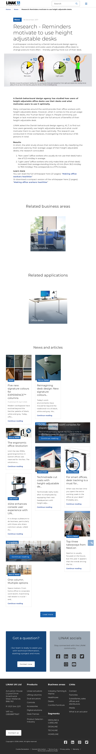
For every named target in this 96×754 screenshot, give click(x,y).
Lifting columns (34, 695)
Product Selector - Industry (35, 720)
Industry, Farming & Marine (57, 692)
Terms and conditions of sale (48, 751)
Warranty (76, 749)
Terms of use (53, 749)
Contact (73, 691)
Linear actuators (34, 691)
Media (72, 708)
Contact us (13, 733)
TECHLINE (53, 730)
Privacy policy (65, 749)
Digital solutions (34, 710)
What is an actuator (78, 712)
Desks (51, 701)
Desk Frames (33, 714)
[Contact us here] (91, 543)
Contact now (26, 664)
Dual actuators (34, 698)
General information (39, 749)
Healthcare (53, 697)
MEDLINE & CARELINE (53, 721)
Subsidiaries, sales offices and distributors (77, 701)
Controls (31, 702)
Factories (73, 695)
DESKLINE (53, 727)
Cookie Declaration (22, 749)
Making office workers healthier (30, 182)
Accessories (32, 706)
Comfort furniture (56, 705)
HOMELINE (53, 734)
